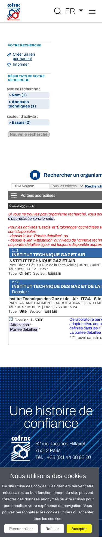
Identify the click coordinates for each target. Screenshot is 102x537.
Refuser (52, 528)
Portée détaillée (23, 329)
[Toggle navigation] (92, 12)
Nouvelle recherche (29, 134)
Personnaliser (21, 528)
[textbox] (30, 186)
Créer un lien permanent (24, 56)
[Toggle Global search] (57, 11)
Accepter (79, 528)
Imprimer (21, 64)
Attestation (19, 325)
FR (71, 11)
